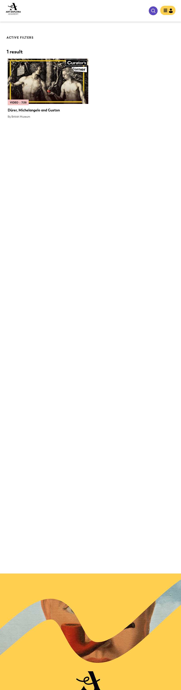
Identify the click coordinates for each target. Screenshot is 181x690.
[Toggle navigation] (168, 11)
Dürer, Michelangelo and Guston (34, 110)
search (153, 10)
